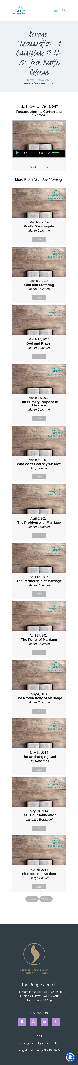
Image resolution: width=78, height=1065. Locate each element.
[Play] (17, 153)
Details (33, 167)
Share (48, 167)
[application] (37, 153)
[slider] (55, 153)
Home (30, 79)
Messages (43, 79)
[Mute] (49, 153)
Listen (39, 239)
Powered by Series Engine (39, 909)
